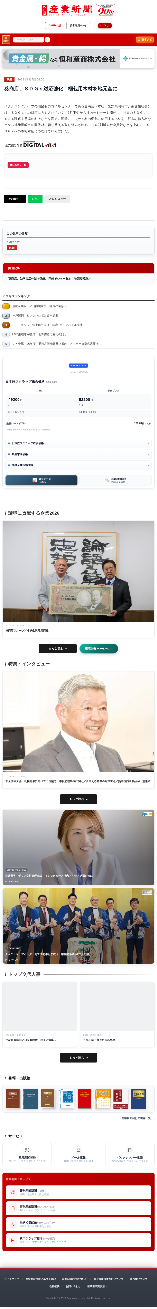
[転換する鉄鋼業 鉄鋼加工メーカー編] (48, 1099)
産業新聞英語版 (96, 1286)
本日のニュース (18, 165)
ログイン (104, 25)
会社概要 (54, 1286)
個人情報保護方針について (109, 1279)
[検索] (47, 39)
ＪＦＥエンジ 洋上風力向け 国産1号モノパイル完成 (47, 325)
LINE (35, 199)
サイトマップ (11, 1279)
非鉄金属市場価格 (22, 465)
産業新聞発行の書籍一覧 (136, 1118)
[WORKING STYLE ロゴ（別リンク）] (147, 814)
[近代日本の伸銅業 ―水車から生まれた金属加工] (121, 1099)
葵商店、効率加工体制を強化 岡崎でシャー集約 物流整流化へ (49, 278)
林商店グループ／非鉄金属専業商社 (27, 630)
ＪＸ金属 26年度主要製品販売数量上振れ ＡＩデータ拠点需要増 (55, 343)
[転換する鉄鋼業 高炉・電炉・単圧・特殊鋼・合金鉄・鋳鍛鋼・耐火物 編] (13, 1099)
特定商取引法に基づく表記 (41, 1279)
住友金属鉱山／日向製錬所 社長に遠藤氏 (39, 306)
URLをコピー (57, 198)
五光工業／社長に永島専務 (99, 1039)
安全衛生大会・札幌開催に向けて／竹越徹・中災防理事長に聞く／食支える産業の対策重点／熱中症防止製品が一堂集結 (78, 781)
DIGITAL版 (55, 25)
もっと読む (56, 648)
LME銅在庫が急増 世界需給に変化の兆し (39, 334)
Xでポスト (15, 199)
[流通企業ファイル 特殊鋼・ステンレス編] (103, 1099)
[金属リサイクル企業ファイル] (67, 1099)
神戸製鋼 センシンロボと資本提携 (35, 315)
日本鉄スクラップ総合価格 (28, 443)
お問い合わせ (73, 1286)
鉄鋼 (12, 248)
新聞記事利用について (74, 1279)
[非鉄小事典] (138, 1099)
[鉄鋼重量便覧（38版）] (85, 1099)
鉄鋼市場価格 (20, 454)
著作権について (139, 1279)
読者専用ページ (78, 25)
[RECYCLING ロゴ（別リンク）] (147, 892)
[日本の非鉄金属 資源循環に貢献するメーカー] (30, 1099)
